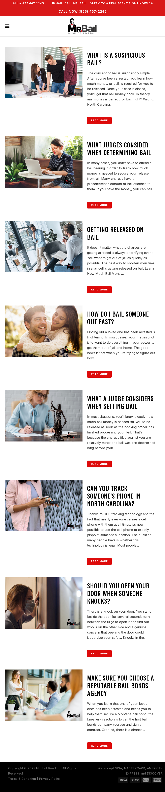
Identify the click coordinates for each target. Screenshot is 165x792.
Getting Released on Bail (115, 233)
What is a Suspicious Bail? (116, 58)
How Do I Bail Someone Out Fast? (118, 317)
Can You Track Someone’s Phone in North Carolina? (114, 496)
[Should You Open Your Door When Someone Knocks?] (43, 603)
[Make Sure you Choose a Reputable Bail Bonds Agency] (43, 695)
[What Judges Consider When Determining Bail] (43, 162)
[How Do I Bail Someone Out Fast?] (43, 331)
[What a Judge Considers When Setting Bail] (43, 415)
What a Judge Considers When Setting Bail (120, 402)
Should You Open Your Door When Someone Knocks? (118, 593)
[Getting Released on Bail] (43, 246)
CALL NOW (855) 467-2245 (83, 11)
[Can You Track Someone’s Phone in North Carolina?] (43, 505)
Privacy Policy (50, 778)
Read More (99, 120)
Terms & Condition (22, 778)
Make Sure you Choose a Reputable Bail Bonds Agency (120, 685)
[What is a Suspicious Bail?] (43, 72)
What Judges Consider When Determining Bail (119, 148)
